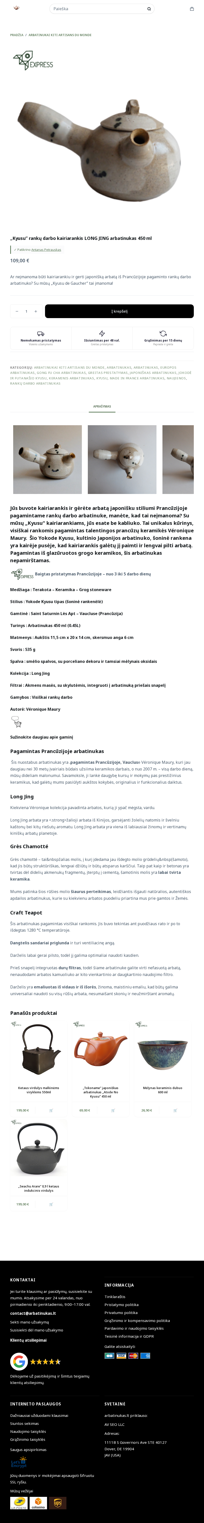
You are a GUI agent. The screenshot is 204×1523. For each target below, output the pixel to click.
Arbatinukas (119, 367)
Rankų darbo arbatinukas (35, 383)
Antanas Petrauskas (46, 249)
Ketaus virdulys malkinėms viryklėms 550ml (38, 1090)
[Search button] (149, 8)
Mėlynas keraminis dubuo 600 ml (162, 1090)
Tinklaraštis (114, 1296)
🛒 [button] (51, 1110)
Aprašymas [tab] (102, 406)
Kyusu (101, 378)
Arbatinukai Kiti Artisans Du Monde (69, 367)
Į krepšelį (119, 311)
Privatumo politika (121, 1312)
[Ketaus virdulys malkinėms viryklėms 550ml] (38, 1049)
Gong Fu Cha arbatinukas (61, 372)
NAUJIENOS (176, 378)
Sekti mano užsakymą (29, 1321)
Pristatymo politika (121, 1304)
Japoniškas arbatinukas (153, 372)
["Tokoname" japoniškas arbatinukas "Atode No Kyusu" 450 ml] (100, 1049)
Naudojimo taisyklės (28, 1431)
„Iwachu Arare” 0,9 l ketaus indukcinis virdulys (38, 1188)
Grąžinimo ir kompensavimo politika (137, 1320)
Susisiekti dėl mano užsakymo (36, 1329)
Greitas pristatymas (108, 372)
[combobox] (99, 8)
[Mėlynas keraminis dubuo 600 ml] (162, 1049)
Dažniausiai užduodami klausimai (39, 1415)
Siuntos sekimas (24, 1423)
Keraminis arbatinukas (71, 378)
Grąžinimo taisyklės (27, 1439)
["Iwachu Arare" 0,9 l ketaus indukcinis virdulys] (38, 1147)
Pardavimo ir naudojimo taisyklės (134, 1328)
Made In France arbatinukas (137, 378)
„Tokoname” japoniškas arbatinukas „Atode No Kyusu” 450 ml (100, 1092)
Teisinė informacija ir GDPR (129, 1336)
